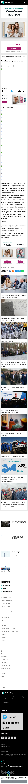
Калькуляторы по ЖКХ (7, 668)
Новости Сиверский (6, 612)
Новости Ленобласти (14, 56)
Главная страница (5, 56)
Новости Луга (4, 609)
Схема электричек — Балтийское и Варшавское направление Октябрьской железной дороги (18, 553)
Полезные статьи (5, 665)
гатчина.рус (21, 763)
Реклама (3, 676)
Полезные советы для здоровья (10, 631)
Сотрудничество (5, 685)
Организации (4, 659)
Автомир (3, 625)
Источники (4, 682)
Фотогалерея (4, 679)
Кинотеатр (4, 656)
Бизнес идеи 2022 (5, 746)
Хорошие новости (6, 615)
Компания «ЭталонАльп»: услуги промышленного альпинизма (18, 537)
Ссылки (3, 687)
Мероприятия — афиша (7, 653)
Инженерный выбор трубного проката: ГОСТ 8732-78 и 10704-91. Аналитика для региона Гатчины (19, 523)
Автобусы (3, 662)
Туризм (3, 640)
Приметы (3, 634)
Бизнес (3, 643)
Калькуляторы (4, 751)
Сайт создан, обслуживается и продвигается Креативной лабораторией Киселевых (13, 755)
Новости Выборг (5, 606)
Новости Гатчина (5, 603)
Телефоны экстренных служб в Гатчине (19, 567)
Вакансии (3, 648)
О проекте (3, 673)
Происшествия (5, 617)
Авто (2, 620)
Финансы (3, 637)
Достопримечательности (8, 651)
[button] (17, 2)
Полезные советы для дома (8, 628)
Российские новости (6, 597)
